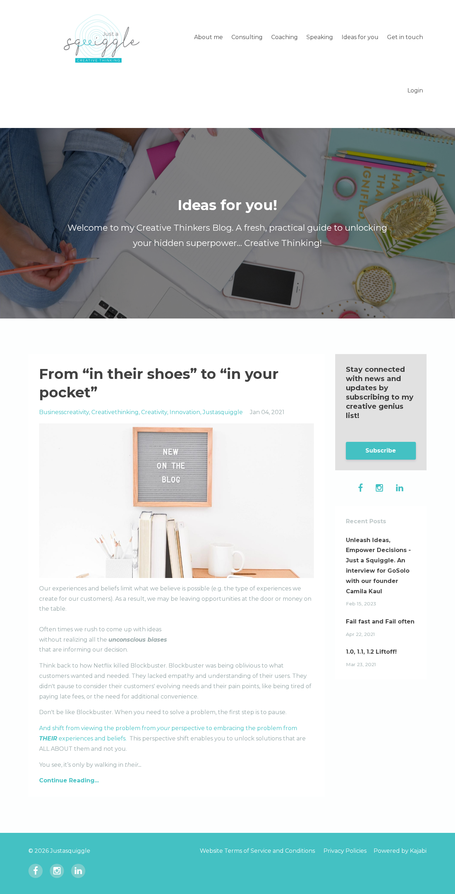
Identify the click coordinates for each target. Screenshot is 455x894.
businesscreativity (64, 412)
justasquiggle (223, 412)
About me (208, 37)
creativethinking (115, 412)
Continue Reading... (69, 780)
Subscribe (380, 450)
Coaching (284, 37)
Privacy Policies (344, 850)
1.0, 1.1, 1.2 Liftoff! (371, 651)
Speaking (319, 37)
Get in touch (405, 37)
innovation (185, 412)
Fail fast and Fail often (380, 621)
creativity (154, 412)
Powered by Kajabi (400, 850)
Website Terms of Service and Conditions (257, 850)
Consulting (247, 37)
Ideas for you (360, 37)
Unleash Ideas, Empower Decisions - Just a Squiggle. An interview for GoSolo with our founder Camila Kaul (378, 566)
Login (415, 90)
